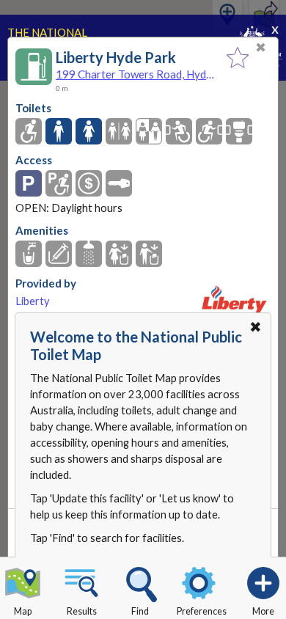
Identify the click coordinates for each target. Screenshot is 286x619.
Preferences (202, 611)
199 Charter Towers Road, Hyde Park (137, 74)
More (263, 611)
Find (140, 611)
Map (23, 611)
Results (82, 611)
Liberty (32, 301)
